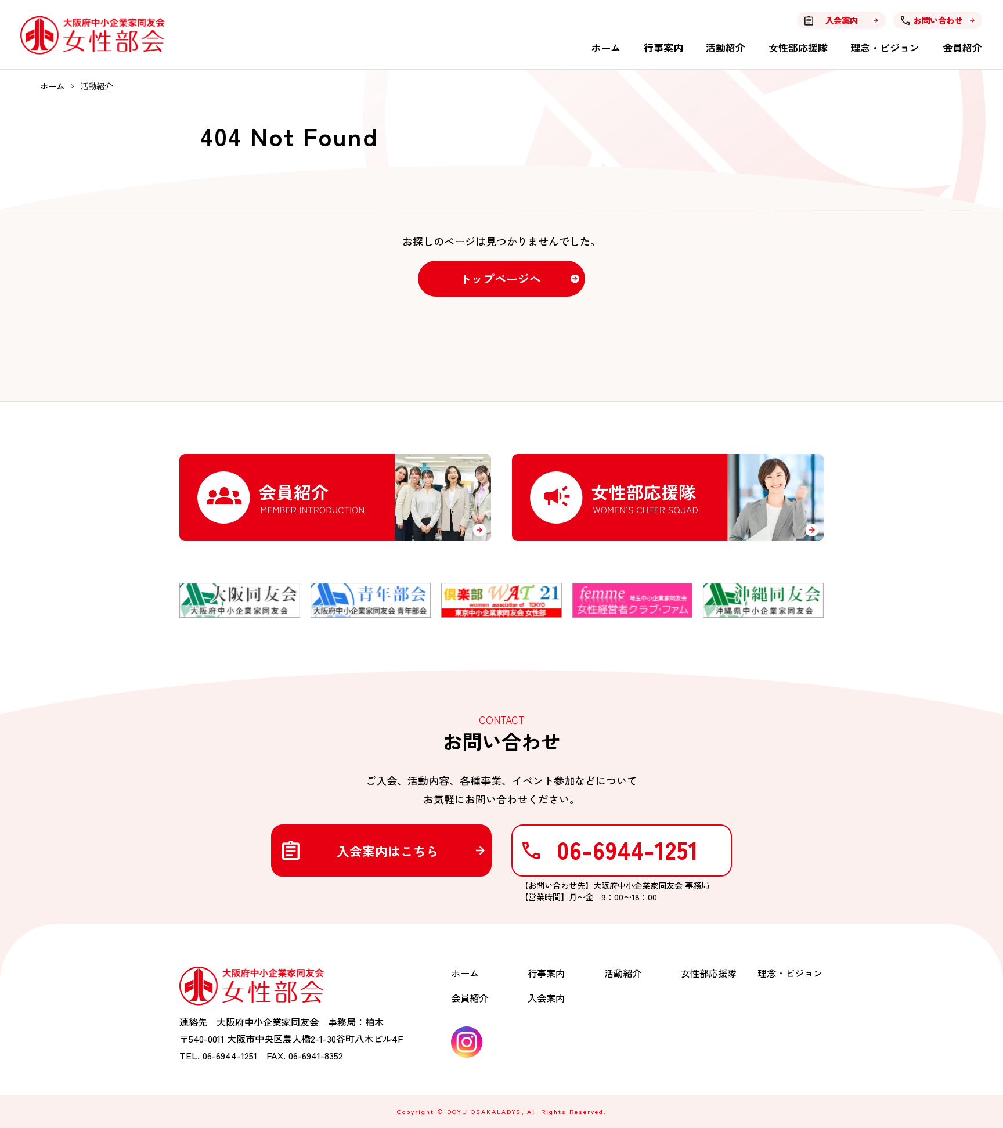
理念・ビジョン (884, 47)
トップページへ (500, 278)
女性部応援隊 (798, 47)
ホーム (605, 47)
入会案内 (841, 20)
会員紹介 (962, 47)
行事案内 (663, 47)
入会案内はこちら (388, 851)
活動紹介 (725, 47)
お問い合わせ (938, 20)
